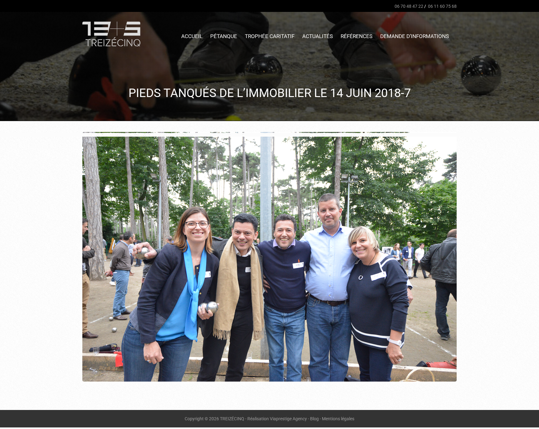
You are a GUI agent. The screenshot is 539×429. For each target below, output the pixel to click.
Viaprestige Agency (288, 418)
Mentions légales (338, 418)
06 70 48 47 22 (408, 6)
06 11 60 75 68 (442, 6)
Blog (314, 418)
